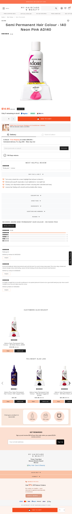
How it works (33, 496)
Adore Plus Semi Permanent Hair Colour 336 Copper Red (14, 393)
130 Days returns (12, 155)
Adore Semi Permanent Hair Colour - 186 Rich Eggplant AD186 (39, 393)
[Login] (61, 8)
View (8, 351)
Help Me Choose (70, 258)
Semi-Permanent (20, 17)
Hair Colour (10, 17)
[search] (56, 8)
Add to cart (20, 351)
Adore (4, 20)
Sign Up (60, 442)
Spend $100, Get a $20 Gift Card (36, 1)
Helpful (6, 257)
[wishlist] (68, 21)
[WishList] (65, 8)
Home (3, 17)
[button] (69, 383)
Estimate (64, 148)
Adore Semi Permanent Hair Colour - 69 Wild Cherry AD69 (14, 344)
